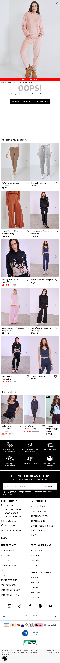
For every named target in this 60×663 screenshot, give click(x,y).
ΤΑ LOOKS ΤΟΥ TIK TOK (10, 595)
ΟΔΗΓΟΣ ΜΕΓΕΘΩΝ (38, 530)
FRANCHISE (35, 555)
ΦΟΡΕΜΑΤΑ (35, 587)
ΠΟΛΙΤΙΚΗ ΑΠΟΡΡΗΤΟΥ (39, 516)
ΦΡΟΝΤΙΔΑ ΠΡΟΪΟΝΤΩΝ (40, 511)
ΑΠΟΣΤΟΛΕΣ (6, 555)
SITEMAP (34, 535)
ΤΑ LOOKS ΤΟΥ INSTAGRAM (11, 590)
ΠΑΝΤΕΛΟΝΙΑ (35, 582)
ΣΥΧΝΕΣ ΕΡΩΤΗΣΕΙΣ (9, 580)
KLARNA (4, 575)
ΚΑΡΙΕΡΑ (34, 565)
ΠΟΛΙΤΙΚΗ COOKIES (38, 521)
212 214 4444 (9, 505)
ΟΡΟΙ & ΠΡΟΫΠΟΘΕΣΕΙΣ (40, 506)
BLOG (4, 537)
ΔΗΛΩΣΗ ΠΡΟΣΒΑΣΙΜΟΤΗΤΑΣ (42, 526)
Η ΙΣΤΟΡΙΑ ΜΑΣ (36, 550)
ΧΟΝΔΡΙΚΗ (35, 560)
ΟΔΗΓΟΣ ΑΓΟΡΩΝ (8, 550)
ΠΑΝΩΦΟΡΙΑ (35, 592)
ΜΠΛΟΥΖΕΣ (35, 578)
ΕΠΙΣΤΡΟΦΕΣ (6, 560)
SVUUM (3, 570)
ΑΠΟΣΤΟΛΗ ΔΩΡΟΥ (8, 585)
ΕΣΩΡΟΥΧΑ (35, 597)
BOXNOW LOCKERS (8, 565)
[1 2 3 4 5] (30, 40)
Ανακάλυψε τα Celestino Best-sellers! (30, 101)
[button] (5, 658)
